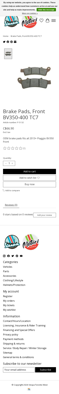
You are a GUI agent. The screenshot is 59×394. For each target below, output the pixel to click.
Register (8, 296)
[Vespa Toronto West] (20, 20)
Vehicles (7, 266)
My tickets (9, 305)
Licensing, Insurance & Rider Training (24, 325)
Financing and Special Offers (19, 330)
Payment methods (13, 339)
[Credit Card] (29, 389)
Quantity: (7, 158)
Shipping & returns (14, 343)
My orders (9, 300)
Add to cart (29, 171)
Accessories (9, 276)
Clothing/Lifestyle (13, 280)
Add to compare (12, 190)
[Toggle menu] (54, 21)
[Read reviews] (13, 148)
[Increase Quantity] (12, 163)
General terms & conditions (18, 357)
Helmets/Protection (14, 285)
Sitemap (7, 352)
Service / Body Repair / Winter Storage (24, 348)
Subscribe (45, 369)
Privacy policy (10, 334)
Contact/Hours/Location (17, 321)
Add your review (44, 215)
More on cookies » (30, 13)
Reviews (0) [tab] (11, 205)
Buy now (29, 184)
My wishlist (9, 309)
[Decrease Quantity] (6, 163)
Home (5, 36)
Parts (6, 271)
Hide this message (46, 10)
